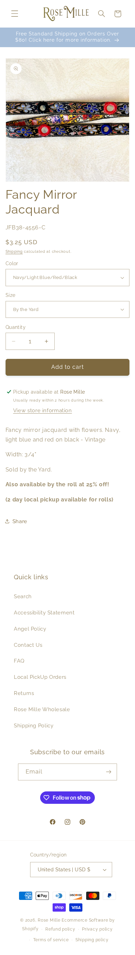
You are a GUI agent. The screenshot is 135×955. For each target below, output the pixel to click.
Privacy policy (97, 929)
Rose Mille (49, 920)
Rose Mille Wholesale (42, 709)
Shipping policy (92, 939)
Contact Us (28, 645)
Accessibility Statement (44, 612)
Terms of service (51, 939)
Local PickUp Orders (40, 677)
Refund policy (60, 929)
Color (12, 263)
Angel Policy (30, 629)
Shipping (14, 251)
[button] (14, 14)
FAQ (19, 661)
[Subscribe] (109, 772)
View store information (42, 410)
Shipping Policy (33, 725)
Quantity (16, 327)
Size (11, 295)
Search (23, 596)
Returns (24, 693)
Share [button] (19, 521)
